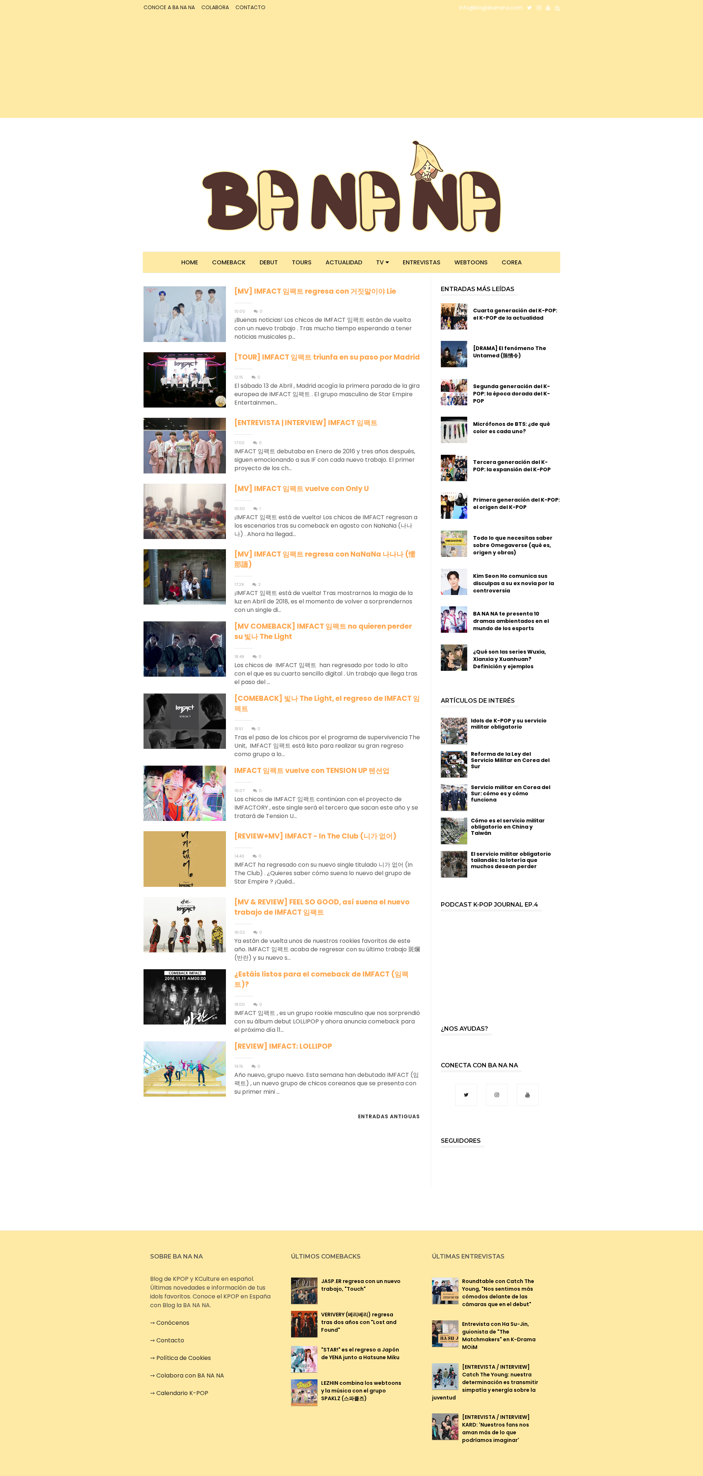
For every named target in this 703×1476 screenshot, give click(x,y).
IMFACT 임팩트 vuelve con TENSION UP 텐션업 (312, 771)
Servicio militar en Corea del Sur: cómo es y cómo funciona (510, 793)
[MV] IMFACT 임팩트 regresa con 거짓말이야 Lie (315, 291)
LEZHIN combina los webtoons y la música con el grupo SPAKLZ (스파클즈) (361, 1390)
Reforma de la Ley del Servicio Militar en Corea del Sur (510, 760)
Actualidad (344, 262)
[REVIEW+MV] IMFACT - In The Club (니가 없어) (315, 836)
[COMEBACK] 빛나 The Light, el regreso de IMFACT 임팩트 (327, 704)
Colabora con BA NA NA (190, 1375)
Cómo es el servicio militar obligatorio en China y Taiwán (508, 827)
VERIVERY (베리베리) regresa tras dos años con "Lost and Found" (359, 1322)
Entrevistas (421, 262)
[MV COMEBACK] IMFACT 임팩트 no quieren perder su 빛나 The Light (323, 631)
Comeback (229, 262)
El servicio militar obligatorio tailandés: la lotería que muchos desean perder (511, 860)
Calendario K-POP (182, 1393)
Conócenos (172, 1323)
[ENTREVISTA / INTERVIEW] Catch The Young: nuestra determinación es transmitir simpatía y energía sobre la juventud (485, 1382)
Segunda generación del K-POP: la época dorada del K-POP (511, 394)
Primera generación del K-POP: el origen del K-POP (516, 503)
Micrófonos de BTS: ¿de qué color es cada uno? (511, 427)
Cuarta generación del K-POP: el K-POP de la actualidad (515, 314)
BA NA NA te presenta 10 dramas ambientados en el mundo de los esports (511, 621)
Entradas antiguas (389, 1116)
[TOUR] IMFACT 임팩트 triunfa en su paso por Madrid (327, 357)
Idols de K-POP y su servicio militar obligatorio (509, 723)
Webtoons (471, 262)
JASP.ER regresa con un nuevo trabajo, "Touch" (361, 1285)
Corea (512, 262)
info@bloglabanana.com (490, 7)
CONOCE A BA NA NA (169, 7)
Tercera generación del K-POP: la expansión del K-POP (512, 465)
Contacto (170, 1340)
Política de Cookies (183, 1358)
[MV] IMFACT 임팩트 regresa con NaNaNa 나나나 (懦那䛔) (325, 559)
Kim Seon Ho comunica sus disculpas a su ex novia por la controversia (513, 583)
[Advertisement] (207, 66)
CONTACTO (250, 7)
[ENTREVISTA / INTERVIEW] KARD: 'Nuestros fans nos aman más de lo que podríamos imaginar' (496, 1428)
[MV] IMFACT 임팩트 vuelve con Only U (301, 489)
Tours (302, 262)
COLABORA (215, 7)
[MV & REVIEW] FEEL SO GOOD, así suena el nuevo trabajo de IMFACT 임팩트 (322, 907)
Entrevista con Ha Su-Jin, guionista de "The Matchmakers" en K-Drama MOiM (499, 1335)
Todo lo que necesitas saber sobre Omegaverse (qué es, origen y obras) (513, 545)
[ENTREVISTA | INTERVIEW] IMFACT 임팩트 (305, 423)
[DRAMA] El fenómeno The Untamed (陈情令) (509, 352)
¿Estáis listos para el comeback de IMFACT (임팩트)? (321, 979)
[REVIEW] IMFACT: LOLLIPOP (283, 1046)
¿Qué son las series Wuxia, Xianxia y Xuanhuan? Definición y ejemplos (509, 659)
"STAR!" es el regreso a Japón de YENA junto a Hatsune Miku (360, 1353)
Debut (269, 262)
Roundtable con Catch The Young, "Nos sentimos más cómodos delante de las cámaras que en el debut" (498, 1293)
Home (189, 262)
